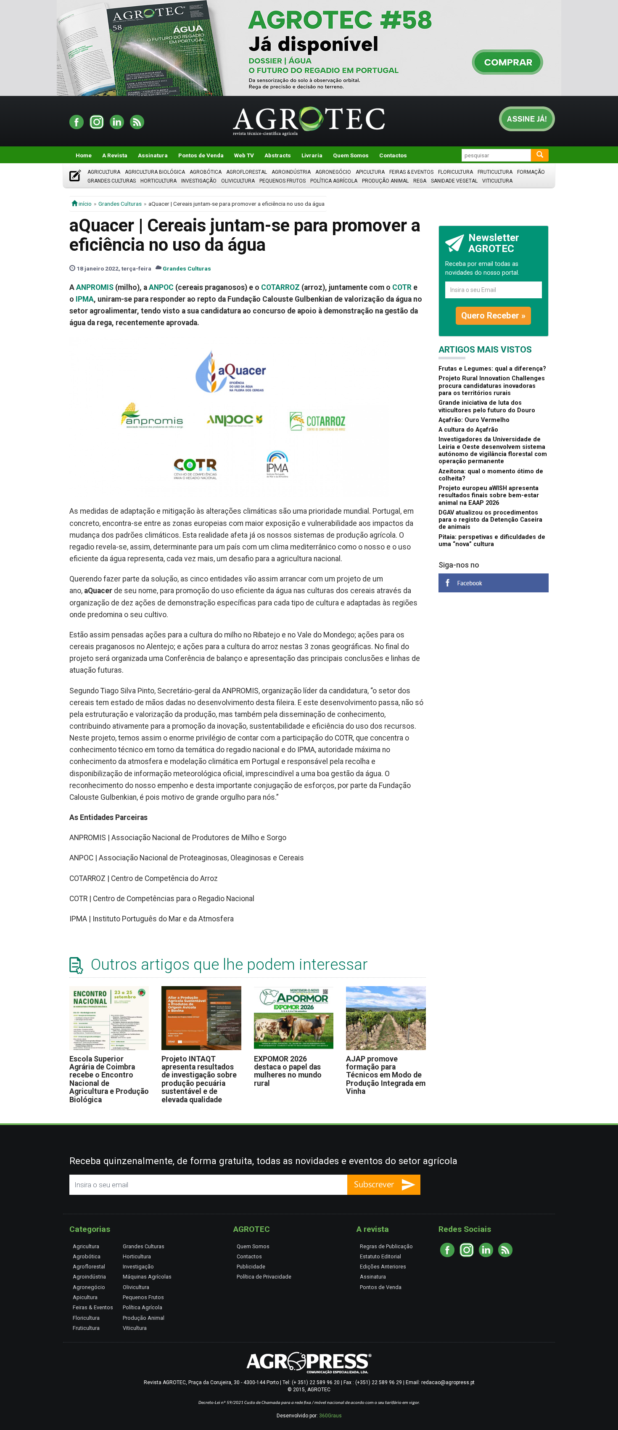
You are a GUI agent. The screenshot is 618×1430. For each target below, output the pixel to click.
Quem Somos (351, 155)
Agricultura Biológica (155, 172)
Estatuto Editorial (380, 1256)
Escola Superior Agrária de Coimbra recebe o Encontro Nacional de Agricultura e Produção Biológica (109, 1079)
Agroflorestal (246, 172)
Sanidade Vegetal (454, 181)
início (84, 203)
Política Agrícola (333, 181)
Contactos (393, 155)
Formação (531, 172)
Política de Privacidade (264, 1276)
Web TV (244, 155)
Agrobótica (206, 172)
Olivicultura (238, 181)
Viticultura (497, 181)
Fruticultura (495, 172)
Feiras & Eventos (411, 172)
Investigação (199, 181)
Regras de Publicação (386, 1246)
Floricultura (455, 172)
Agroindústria (291, 172)
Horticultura (158, 181)
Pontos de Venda (201, 155)
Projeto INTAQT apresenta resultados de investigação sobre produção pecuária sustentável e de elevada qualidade (199, 1079)
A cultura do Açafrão (468, 429)
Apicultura (370, 172)
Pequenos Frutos (282, 181)
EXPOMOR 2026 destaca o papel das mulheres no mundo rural (288, 1071)
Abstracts (277, 155)
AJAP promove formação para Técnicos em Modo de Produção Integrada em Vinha (385, 1075)
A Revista (114, 155)
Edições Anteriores (383, 1266)
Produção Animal (385, 181)
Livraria (311, 155)
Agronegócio (333, 172)
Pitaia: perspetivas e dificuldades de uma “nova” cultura (491, 540)
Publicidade (251, 1266)
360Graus (330, 1416)
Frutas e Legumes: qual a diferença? (492, 368)
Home (84, 155)
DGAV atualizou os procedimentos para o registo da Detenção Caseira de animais (490, 520)
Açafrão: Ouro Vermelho (474, 420)
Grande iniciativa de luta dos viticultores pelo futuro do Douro (486, 406)
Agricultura (103, 172)
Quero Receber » (493, 315)
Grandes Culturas (111, 181)
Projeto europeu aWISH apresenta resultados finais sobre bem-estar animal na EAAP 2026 (488, 496)
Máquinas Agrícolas (147, 1276)
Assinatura (153, 155)
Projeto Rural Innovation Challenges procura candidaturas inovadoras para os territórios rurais (491, 386)
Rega (419, 181)
